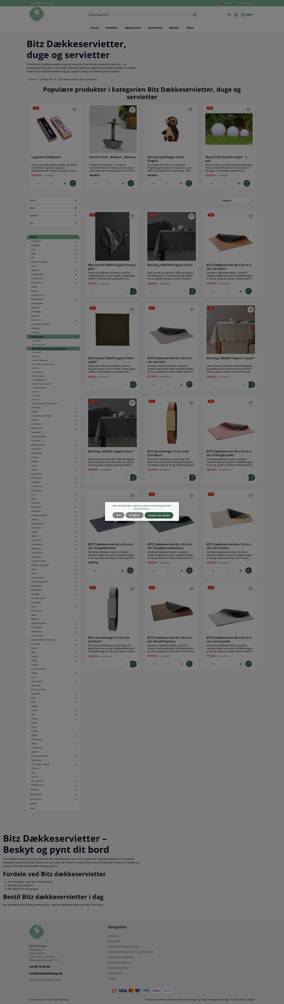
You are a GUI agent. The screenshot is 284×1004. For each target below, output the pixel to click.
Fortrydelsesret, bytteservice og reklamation (131, 951)
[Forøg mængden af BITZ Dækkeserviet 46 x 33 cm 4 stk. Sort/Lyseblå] (240, 664)
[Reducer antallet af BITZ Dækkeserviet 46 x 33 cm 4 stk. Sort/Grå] (154, 384)
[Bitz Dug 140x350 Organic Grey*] (171, 236)
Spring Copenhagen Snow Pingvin (165, 159)
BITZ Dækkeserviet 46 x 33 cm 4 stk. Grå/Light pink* (228, 453)
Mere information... (142, 508)
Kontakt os (113, 935)
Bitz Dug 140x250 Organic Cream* (230, 358)
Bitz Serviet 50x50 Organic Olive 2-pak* (111, 360)
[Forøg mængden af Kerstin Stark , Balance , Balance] (123, 183)
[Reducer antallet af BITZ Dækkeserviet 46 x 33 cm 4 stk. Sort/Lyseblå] (213, 664)
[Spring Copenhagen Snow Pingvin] (171, 129)
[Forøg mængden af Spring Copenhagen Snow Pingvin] (181, 183)
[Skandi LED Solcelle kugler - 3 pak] (229, 129)
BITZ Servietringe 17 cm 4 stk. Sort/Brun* (168, 453)
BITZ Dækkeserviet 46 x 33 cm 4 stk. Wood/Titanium (169, 639)
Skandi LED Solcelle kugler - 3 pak (226, 159)
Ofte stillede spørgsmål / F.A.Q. (124, 946)
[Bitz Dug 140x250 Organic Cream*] (230, 329)
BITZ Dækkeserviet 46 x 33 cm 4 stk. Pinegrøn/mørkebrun (169, 546)
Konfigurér (134, 515)
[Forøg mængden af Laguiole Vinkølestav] (65, 183)
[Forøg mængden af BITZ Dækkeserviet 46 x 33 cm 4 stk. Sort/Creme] (240, 570)
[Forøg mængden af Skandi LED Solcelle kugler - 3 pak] (238, 183)
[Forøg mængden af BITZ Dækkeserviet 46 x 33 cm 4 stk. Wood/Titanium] (181, 664)
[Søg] (194, 15)
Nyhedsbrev (114, 941)
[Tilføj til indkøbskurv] (73, 183)
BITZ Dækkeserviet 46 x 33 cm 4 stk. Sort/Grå (169, 360)
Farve (32, 208)
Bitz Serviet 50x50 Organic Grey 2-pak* (112, 266)
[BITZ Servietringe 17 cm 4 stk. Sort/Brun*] (171, 422)
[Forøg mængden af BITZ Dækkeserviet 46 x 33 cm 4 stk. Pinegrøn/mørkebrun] (181, 570)
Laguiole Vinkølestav (46, 157)
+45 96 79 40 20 (39, 967)
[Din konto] (236, 15)
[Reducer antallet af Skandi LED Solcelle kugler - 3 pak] (211, 183)
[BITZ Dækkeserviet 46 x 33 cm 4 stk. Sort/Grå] (171, 329)
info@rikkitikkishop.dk (45, 973)
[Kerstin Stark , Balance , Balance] (113, 129)
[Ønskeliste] (229, 15)
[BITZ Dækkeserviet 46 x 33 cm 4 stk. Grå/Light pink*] (230, 422)
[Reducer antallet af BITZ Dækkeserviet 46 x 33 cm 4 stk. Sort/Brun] (213, 291)
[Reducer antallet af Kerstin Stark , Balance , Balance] (95, 183)
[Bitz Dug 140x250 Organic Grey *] (112, 422)
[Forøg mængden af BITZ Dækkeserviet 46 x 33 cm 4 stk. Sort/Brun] (240, 291)
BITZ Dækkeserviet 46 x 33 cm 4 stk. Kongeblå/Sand (110, 546)
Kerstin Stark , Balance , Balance (112, 157)
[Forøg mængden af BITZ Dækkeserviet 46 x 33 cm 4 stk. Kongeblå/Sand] (122, 570)
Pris (31, 223)
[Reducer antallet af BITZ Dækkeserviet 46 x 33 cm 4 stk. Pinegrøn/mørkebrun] (154, 570)
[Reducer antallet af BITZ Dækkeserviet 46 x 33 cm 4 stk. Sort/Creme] (213, 570)
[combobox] (139, 15)
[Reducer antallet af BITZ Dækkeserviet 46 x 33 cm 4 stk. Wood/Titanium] (154, 664)
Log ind (33, 3)
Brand (32, 200)
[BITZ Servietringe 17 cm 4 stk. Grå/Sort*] (112, 609)
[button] (76, 237)
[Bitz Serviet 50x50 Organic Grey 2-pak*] (112, 236)
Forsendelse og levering (120, 957)
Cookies (112, 978)
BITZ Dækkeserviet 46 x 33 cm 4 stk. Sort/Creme (228, 546)
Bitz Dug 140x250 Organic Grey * (111, 451)
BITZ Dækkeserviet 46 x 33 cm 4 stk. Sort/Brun (228, 266)
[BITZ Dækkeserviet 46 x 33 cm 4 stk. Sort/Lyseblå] (230, 609)
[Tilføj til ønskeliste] (74, 110)
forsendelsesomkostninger (184, 999)
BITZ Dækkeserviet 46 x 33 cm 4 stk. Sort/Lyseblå (228, 639)
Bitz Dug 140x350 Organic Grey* (170, 265)
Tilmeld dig (47, 3)
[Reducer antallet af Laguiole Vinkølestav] (37, 183)
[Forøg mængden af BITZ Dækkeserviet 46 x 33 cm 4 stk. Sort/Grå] (181, 384)
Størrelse (34, 215)
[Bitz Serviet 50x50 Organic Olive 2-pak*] (112, 329)
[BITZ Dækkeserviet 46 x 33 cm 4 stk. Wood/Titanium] (171, 609)
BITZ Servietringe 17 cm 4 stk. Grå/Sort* (109, 639)
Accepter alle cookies (159, 515)
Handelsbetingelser (118, 967)
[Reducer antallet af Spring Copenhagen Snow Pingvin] (153, 183)
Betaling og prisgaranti (119, 962)
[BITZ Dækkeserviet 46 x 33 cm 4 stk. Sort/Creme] (230, 515)
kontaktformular (52, 979)
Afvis (118, 515)
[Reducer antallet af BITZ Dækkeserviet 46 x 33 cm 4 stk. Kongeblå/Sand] (95, 570)
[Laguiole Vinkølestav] (55, 129)
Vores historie (115, 973)
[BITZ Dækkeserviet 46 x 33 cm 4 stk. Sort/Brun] (230, 236)
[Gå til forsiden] (36, 14)
